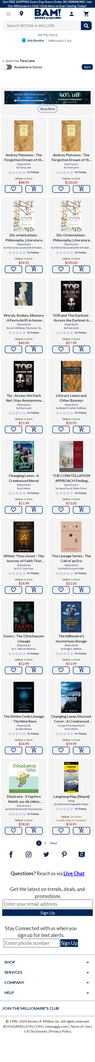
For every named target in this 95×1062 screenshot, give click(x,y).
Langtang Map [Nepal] (71, 796)
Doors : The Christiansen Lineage (24, 638)
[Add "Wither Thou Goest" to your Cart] (34, 590)
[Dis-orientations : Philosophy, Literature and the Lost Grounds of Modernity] (23, 216)
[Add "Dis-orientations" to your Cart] (34, 269)
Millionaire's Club (60, 40)
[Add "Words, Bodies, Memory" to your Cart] (34, 349)
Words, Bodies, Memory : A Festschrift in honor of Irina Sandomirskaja (24, 318)
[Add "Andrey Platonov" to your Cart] (34, 189)
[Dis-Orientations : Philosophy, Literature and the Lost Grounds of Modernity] (71, 216)
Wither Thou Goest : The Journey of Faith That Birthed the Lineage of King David (24, 558)
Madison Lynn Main (72, 568)
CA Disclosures (35, 1031)
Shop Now (47, 109)
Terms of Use (80, 1026)
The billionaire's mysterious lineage (71, 638)
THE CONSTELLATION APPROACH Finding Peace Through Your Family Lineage (71, 478)
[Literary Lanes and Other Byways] (71, 376)
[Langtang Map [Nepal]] (71, 777)
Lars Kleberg (17, 328)
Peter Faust (80, 488)
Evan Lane (73, 328)
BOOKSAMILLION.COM (22, 1026)
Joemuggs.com (56, 1026)
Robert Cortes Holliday (72, 408)
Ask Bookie (35, 40)
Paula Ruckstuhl (18, 809)
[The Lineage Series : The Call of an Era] (71, 536)
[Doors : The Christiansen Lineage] (23, 617)
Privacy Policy (60, 1031)
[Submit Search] (86, 25)
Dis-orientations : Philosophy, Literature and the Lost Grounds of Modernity (24, 238)
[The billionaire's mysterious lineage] (71, 617)
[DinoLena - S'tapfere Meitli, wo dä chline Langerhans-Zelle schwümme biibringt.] (24, 777)
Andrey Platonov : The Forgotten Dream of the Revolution (24, 157)
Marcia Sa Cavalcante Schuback (25, 247)
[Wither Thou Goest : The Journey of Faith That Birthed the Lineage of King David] (23, 536)
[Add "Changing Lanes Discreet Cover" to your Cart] (81, 750)
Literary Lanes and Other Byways (71, 397)
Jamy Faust (65, 488)
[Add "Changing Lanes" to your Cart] (34, 510)
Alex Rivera (25, 728)
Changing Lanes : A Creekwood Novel (24, 477)
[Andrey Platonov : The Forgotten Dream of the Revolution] (24, 135)
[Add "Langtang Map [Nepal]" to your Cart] (81, 831)
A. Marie (25, 488)
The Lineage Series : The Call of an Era (71, 558)
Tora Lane (25, 167)
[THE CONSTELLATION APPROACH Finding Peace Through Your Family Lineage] (71, 456)
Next (53, 843)
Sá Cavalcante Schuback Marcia (24, 329)
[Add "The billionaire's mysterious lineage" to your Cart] (81, 670)
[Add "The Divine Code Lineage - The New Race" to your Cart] (34, 750)
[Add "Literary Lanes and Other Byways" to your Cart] (81, 429)
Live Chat (74, 873)
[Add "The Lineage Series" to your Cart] (81, 590)
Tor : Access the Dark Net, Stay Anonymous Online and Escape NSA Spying (24, 398)
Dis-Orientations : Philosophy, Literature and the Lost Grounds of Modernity (71, 238)
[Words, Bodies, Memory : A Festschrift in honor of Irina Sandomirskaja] (23, 296)
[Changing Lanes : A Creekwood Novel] (23, 456)
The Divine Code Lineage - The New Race (24, 718)
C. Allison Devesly (25, 648)
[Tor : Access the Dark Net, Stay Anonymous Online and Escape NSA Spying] (24, 376)
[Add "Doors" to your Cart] (34, 670)
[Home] (47, 14)
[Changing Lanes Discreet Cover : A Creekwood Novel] (71, 697)
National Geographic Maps (72, 804)
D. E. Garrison (25, 568)
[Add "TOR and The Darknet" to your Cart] (81, 349)
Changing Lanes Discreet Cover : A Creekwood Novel (71, 719)
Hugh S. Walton (73, 648)
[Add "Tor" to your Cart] (34, 429)
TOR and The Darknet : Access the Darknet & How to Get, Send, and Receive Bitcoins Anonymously (71, 318)
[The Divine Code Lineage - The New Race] (23, 697)
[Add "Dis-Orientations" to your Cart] (81, 269)
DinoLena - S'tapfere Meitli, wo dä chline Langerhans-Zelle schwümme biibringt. (24, 799)
